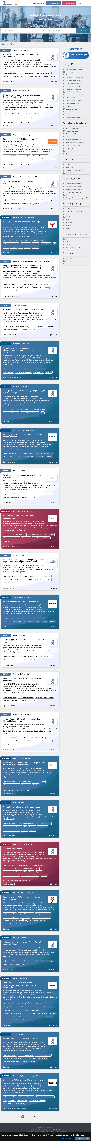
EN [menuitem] (80, 3)
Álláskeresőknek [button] (53, 3)
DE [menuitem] (85, 3)
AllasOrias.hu (56, 1129)
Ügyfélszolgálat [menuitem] (38, 3)
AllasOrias (4, 44)
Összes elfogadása (82, 1138)
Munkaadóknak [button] (69, 3)
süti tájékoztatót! (78, 1135)
